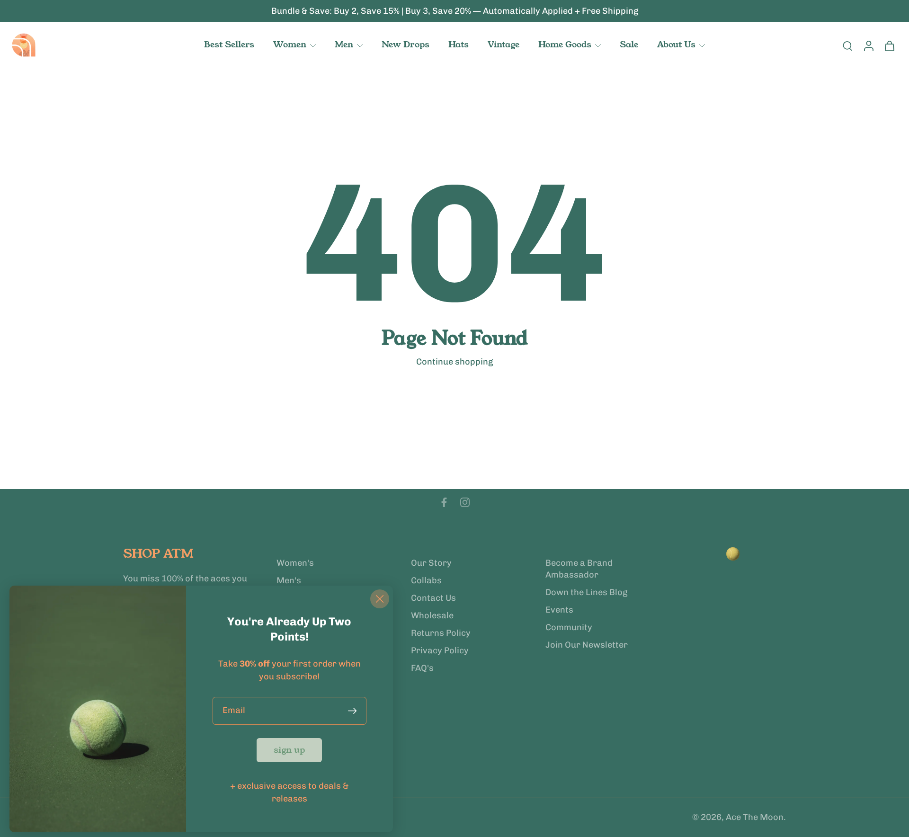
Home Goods (564, 44)
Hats (458, 44)
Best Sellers (229, 44)
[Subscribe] (354, 710)
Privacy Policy (440, 650)
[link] (289, 750)
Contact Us (433, 598)
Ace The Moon (755, 817)
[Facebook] (444, 502)
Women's (295, 563)
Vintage (503, 44)
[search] (847, 45)
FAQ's (422, 668)
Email (234, 710)
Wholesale (432, 615)
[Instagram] (464, 502)
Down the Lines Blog (586, 592)
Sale (629, 44)
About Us (676, 44)
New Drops (405, 44)
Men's (288, 580)
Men (344, 44)
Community (568, 627)
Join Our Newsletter (586, 645)
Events (559, 610)
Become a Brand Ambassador (579, 569)
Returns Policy (441, 633)
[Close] (379, 598)
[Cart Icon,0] (889, 45)
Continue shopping (454, 361)
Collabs (426, 580)
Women (289, 44)
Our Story (431, 563)
